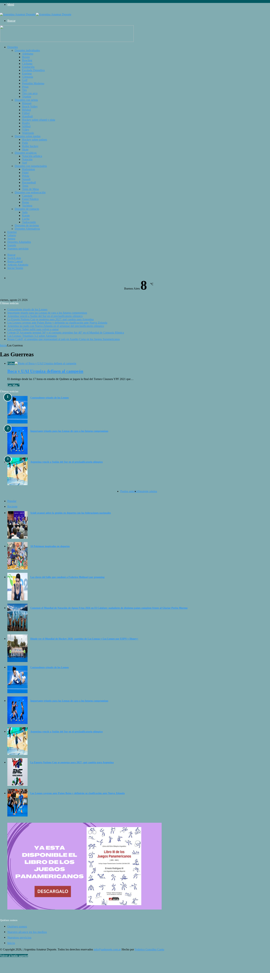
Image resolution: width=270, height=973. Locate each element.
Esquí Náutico (30, 199)
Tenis (25, 185)
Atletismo (27, 53)
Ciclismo (27, 63)
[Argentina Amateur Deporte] (35, 14)
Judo (25, 212)
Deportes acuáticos (26, 152)
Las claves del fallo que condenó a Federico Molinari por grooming (67, 577)
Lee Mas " (13, 385)
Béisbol (26, 109)
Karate (26, 215)
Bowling (27, 60)
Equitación (28, 66)
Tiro (24, 90)
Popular (11, 501)
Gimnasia (27, 76)
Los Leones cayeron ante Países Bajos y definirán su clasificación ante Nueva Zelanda (57, 322)
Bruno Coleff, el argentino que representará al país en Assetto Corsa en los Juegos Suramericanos (63, 339)
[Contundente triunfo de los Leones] (17, 422)
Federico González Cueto (149, 949)
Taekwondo (29, 222)
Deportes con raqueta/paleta (31, 166)
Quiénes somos (17, 926)
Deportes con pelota (26, 99)
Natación (27, 159)
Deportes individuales (27, 50)
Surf (24, 162)
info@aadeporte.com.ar (107, 949)
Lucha (25, 218)
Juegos (11, 238)
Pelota (25, 175)
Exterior (12, 232)
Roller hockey (30, 146)
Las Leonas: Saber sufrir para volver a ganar (33, 329)
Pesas (25, 86)
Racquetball (29, 182)
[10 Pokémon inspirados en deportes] (17, 568)
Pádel (25, 172)
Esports (11, 245)
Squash (26, 179)
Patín (25, 142)
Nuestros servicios (17, 248)
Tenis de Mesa (30, 189)
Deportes (12, 47)
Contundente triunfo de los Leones (27, 309)
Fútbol (26, 113)
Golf (24, 80)
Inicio (3, 345)
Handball (27, 116)
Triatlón (26, 96)
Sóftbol (26, 126)
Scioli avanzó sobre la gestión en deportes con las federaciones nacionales (70, 513)
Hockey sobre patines (34, 139)
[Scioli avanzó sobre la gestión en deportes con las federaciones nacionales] (17, 537)
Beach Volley (30, 106)
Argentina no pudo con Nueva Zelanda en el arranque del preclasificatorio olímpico (55, 326)
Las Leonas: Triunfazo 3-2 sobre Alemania (32, 335)
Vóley (25, 129)
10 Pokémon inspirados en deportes (50, 546)
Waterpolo (28, 132)
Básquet (26, 103)
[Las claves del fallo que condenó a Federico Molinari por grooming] (17, 599)
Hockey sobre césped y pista (38, 119)
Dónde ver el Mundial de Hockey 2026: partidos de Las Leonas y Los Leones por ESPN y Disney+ (84, 638)
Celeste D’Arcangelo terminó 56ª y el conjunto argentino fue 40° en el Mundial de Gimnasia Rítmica (65, 332)
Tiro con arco (29, 93)
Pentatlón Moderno (33, 83)
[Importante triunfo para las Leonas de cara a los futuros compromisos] (17, 453)
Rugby (26, 123)
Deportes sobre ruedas (27, 136)
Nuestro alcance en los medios (27, 932)
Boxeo (26, 57)
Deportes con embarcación (30, 192)
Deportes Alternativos (27, 228)
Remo (25, 202)
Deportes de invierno (27, 225)
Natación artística (32, 156)
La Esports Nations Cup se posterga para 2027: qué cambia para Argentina (50, 319)
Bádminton (28, 169)
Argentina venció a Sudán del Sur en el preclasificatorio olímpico (45, 316)
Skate (25, 149)
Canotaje (27, 195)
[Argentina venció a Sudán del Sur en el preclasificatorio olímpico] (17, 484)
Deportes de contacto (27, 208)
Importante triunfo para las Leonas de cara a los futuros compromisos (47, 312)
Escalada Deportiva (33, 70)
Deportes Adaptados (19, 241)
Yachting (27, 205)
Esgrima (27, 73)
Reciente (12, 506)
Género (11, 235)
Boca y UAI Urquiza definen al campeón (45, 371)
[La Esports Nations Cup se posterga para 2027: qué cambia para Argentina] (17, 784)
